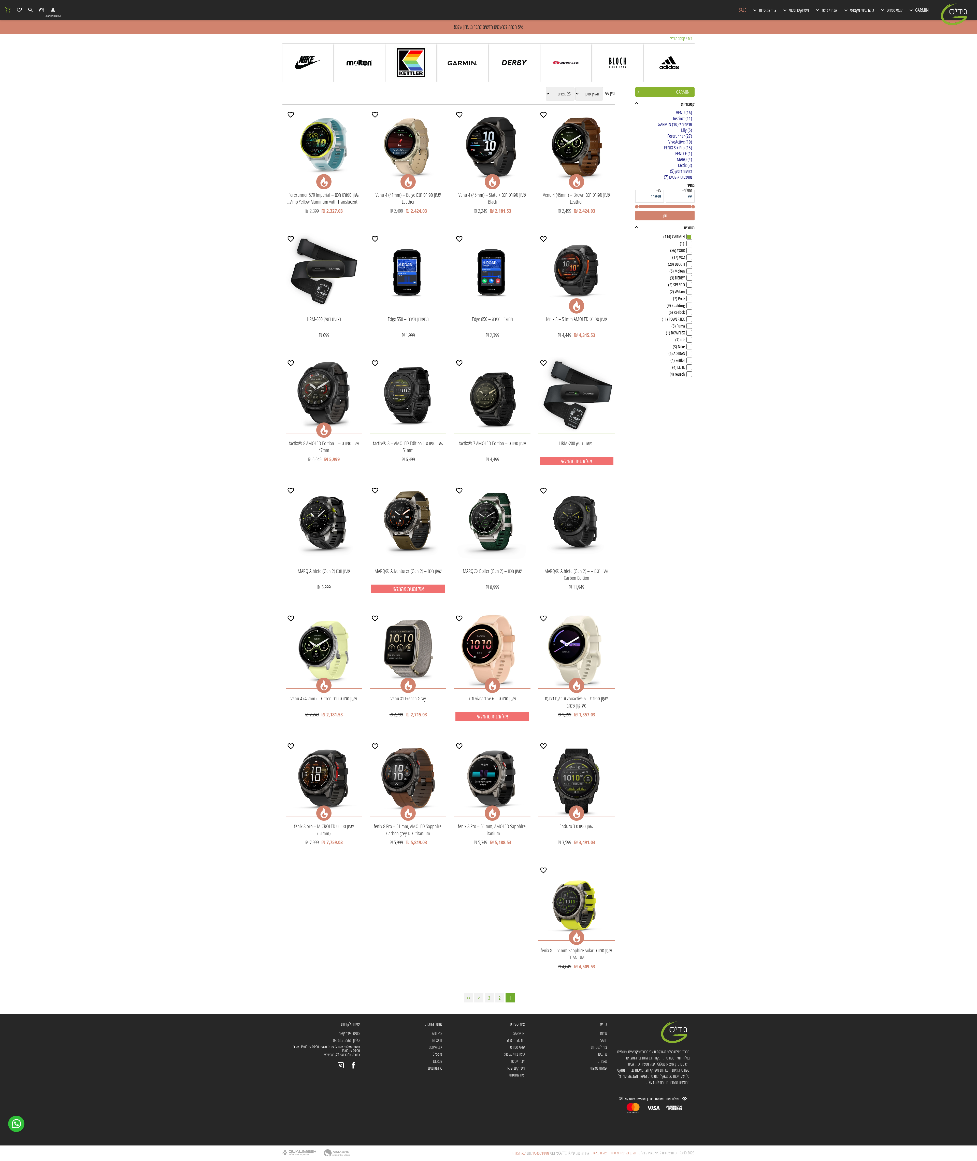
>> (468, 998)
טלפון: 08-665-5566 (346, 1040)
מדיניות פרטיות (540, 1153)
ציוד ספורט (517, 1024)
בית (690, 38)
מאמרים (602, 1061)
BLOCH (437, 1040)
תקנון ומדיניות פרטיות (623, 1153)
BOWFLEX (435, 1047)
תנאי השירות (519, 1153)
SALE (742, 10)
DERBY (437, 1061)
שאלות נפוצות (598, 1068)
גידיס (603, 1024)
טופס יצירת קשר (349, 1033)
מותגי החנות (433, 1024)
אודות (603, 1033)
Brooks (437, 1054)
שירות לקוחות (350, 1024)
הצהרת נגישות (600, 1153)
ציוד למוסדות (599, 1047)
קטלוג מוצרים (677, 38)
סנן (665, 216)
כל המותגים (435, 1068)
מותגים (602, 1054)
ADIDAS (437, 1033)
